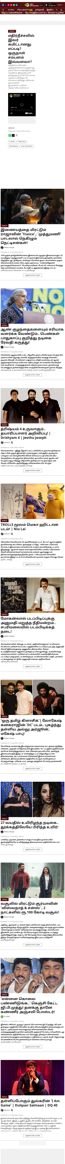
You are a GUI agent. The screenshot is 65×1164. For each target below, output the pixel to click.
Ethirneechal (14, 146)
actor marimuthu (26, 146)
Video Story (21, 142)
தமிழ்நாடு (39, 10)
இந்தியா (50, 10)
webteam (11, 128)
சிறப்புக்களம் (23, 10)
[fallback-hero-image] (32, 206)
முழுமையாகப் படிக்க (32, 275)
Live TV (26, 5)
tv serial (12, 142)
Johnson (7, 443)
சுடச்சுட (11, 10)
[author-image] (2, 247)
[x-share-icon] (13, 136)
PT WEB (7, 1017)
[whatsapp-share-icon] (9, 136)
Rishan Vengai (9, 248)
